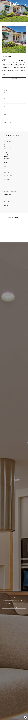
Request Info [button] (14, 78)
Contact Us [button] (14, 607)
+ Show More (5, 74)
